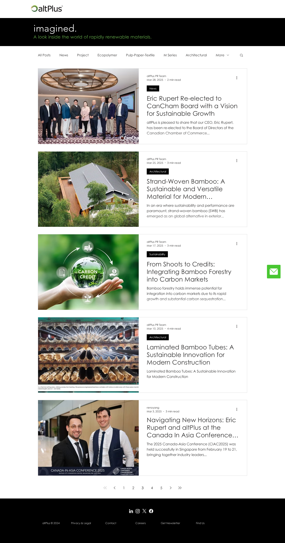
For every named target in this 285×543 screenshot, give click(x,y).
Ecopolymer (107, 55)
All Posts (44, 55)
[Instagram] (137, 511)
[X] (144, 511)
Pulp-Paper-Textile (140, 55)
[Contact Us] (274, 271)
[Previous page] (114, 488)
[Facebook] (151, 511)
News (63, 55)
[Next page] (171, 488)
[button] (241, 55)
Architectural (196, 55)
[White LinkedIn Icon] (131, 511)
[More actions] (238, 77)
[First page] (105, 488)
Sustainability (157, 254)
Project (83, 55)
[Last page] (180, 488)
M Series (170, 55)
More (220, 55)
